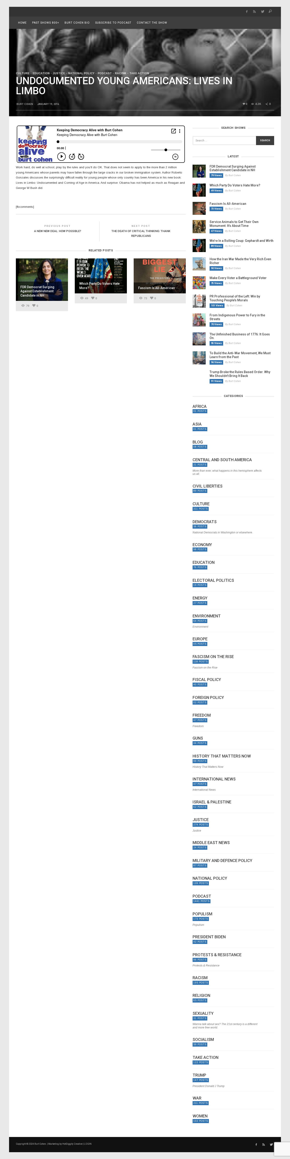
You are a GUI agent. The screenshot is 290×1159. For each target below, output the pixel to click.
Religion (201, 995)
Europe (200, 639)
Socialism (203, 1039)
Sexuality (203, 1013)
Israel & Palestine (212, 802)
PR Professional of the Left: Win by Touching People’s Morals (235, 298)
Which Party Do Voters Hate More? (235, 185)
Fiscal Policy (207, 679)
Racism (120, 73)
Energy (200, 598)
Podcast (105, 73)
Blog (198, 442)
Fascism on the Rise (213, 656)
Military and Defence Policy (222, 860)
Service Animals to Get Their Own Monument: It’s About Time (234, 224)
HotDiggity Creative (72, 1144)
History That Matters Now (222, 756)
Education (41, 73)
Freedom (202, 715)
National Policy (81, 73)
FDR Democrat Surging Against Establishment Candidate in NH (233, 168)
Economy (202, 544)
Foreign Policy (208, 697)
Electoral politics (213, 580)
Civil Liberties (207, 486)
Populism (202, 914)
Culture (22, 73)
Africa (200, 406)
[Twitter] (262, 12)
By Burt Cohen (233, 175)
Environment (207, 616)
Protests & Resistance (217, 955)
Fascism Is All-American (228, 204)
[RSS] (254, 12)
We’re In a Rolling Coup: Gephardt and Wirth (241, 241)
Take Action (139, 73)
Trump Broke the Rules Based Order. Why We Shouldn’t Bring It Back (240, 374)
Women (200, 1116)
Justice (59, 73)
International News (214, 779)
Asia (197, 424)
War (197, 1098)
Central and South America (222, 460)
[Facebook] (246, 12)
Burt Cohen (25, 104)
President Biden (209, 937)
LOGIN (88, 1144)
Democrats (205, 522)
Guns (198, 738)
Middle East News (211, 842)
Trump (199, 1075)
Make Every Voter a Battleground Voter (238, 278)
